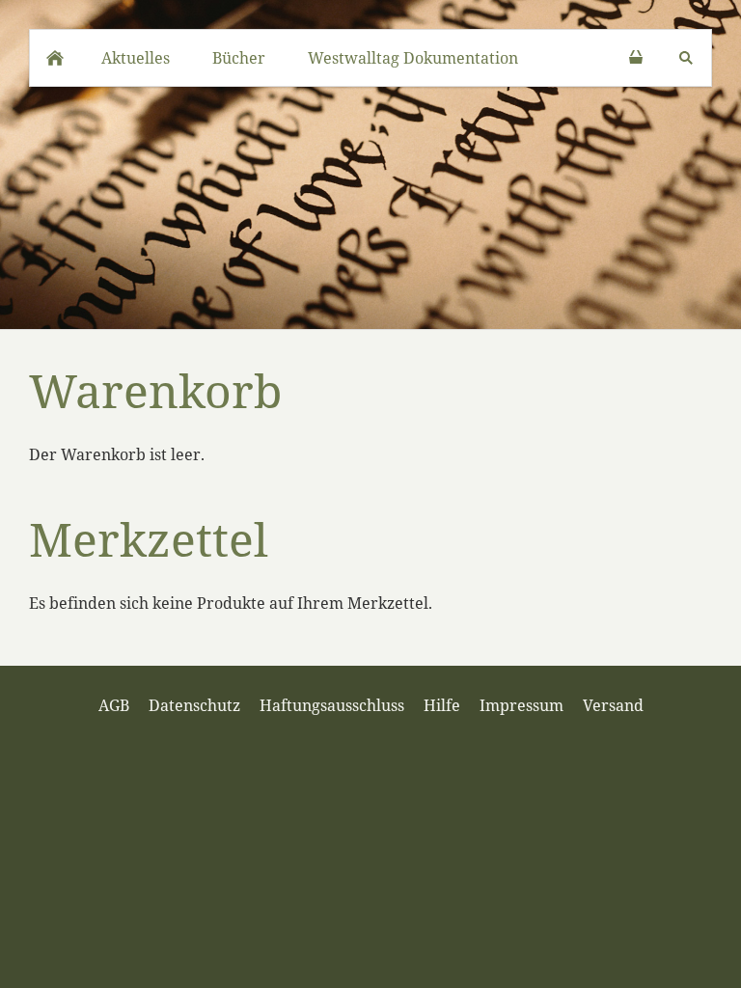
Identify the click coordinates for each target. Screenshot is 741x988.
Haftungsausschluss (332, 705)
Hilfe (442, 705)
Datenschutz (194, 705)
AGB (113, 705)
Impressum (521, 705)
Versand (613, 705)
